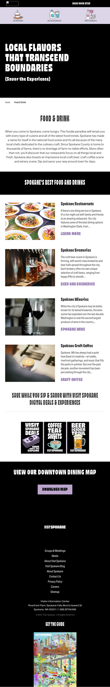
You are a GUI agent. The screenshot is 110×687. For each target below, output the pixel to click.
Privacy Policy (55, 581)
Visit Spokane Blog (55, 566)
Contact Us (55, 576)
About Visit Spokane (55, 561)
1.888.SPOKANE (67, 609)
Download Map (55, 490)
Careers (55, 587)
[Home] (12, 3)
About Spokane (55, 571)
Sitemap (55, 592)
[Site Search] (97, 3)
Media (55, 556)
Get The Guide (55, 624)
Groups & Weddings (55, 551)
